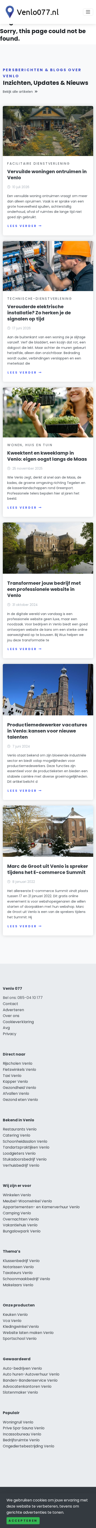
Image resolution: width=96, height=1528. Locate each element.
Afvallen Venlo (16, 1093)
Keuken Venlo (15, 1314)
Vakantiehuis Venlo (20, 1225)
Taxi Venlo (12, 1075)
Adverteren (13, 1010)
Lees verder (22, 226)
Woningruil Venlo (18, 1422)
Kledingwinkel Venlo (21, 1326)
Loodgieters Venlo (19, 1153)
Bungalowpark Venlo (22, 1231)
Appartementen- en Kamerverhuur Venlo (41, 1207)
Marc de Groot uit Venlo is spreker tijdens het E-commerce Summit (47, 869)
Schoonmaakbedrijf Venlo (26, 1279)
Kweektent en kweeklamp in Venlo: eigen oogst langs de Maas (47, 456)
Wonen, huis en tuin (29, 445)
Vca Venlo (12, 1320)
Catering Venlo (16, 1135)
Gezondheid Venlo (19, 1087)
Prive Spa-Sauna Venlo (24, 1428)
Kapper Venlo (15, 1081)
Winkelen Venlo (17, 1195)
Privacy (9, 1034)
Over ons (11, 1015)
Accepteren (23, 1521)
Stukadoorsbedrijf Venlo (25, 1159)
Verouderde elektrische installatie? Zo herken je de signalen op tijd (39, 312)
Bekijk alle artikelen (18, 91)
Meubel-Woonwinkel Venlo (27, 1201)
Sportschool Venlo (20, 1338)
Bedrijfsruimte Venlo (21, 1440)
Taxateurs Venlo (18, 1272)
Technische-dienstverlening (39, 298)
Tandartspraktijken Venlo (26, 1147)
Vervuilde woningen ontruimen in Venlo (47, 174)
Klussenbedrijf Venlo (21, 1260)
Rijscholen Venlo (17, 1063)
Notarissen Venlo (18, 1267)
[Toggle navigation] (88, 12)
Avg (6, 1027)
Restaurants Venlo (20, 1129)
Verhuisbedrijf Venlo (21, 1165)
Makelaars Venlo (18, 1285)
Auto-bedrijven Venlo (22, 1368)
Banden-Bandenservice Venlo (30, 1380)
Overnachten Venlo (21, 1219)
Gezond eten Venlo (20, 1099)
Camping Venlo (17, 1213)
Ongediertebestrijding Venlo (28, 1446)
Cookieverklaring (18, 1022)
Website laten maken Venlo (28, 1332)
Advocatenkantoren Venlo (27, 1386)
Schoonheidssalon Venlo (25, 1141)
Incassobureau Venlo (22, 1434)
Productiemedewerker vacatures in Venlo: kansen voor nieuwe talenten (47, 730)
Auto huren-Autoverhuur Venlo (31, 1374)
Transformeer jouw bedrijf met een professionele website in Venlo (44, 589)
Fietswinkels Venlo (19, 1069)
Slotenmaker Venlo (20, 1392)
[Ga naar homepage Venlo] (31, 12)
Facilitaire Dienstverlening (38, 163)
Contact (10, 1003)
